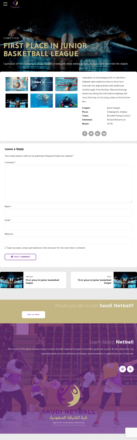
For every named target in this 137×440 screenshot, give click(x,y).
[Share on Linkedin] (97, 133)
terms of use (79, 423)
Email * (8, 220)
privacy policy (68, 423)
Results (28, 38)
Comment (10, 163)
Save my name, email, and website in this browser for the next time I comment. (46, 248)
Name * (8, 207)
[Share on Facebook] (84, 133)
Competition (11, 38)
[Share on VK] (104, 133)
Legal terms (57, 423)
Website (9, 234)
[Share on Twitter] (91, 133)
